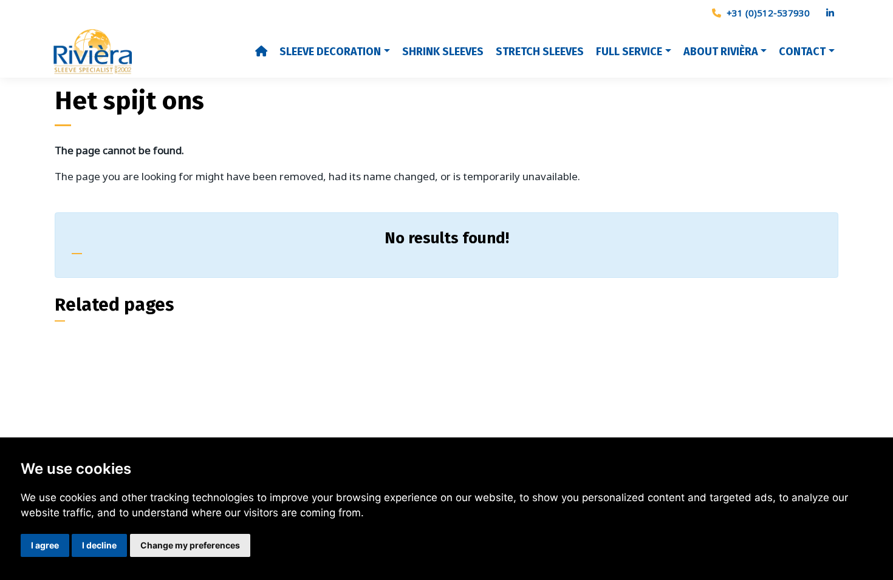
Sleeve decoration (330, 51)
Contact (802, 51)
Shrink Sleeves (443, 51)
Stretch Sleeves (540, 51)
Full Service (629, 51)
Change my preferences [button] (190, 545)
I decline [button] (99, 545)
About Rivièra (720, 51)
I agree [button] (45, 545)
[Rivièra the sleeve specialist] (151, 52)
